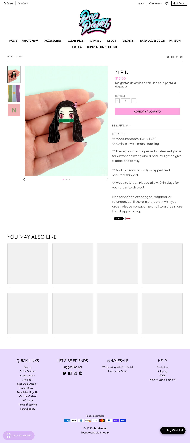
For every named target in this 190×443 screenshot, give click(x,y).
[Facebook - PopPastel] (172, 56)
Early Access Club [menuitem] (152, 41)
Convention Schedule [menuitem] (102, 47)
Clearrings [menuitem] (75, 41)
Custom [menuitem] (77, 47)
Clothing (26, 380)
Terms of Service (28, 405)
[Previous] (24, 179)
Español (22, 3)
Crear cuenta (155, 3)
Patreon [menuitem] (175, 41)
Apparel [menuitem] (95, 41)
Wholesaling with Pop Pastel (117, 367)
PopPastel (100, 428)
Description (120, 125)
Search (27, 367)
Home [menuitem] (13, 41)
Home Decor (26, 388)
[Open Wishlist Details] (168, 3)
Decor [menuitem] (111, 41)
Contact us (162, 367)
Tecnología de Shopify (95, 432)
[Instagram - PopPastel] (176, 56)
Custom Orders (27, 396)
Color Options (27, 371)
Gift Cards (27, 400)
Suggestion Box (72, 367)
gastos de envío (130, 83)
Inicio (10, 56)
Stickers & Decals (26, 384)
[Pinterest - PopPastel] (181, 56)
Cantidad (120, 95)
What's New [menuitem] (30, 41)
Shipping (162, 371)
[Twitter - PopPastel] (168, 56)
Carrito (180, 3)
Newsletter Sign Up (27, 392)
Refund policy (27, 409)
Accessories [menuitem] (53, 41)
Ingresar (141, 3)
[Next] (107, 179)
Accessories (26, 375)
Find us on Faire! (117, 371)
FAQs (162, 375)
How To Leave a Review (162, 380)
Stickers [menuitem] (128, 41)
